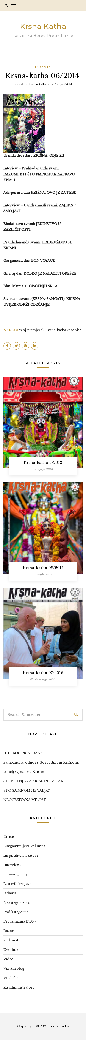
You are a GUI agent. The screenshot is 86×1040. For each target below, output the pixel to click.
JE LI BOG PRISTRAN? (22, 753)
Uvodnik (10, 950)
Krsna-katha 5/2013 (43, 462)
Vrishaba (10, 978)
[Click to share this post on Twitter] (16, 346)
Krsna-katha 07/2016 (43, 673)
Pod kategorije (15, 912)
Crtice (8, 837)
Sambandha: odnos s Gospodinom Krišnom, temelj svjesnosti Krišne (41, 767)
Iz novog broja (16, 874)
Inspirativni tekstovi (20, 855)
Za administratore (18, 987)
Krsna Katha (43, 26)
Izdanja (43, 67)
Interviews (12, 865)
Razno (8, 931)
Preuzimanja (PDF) (19, 921)
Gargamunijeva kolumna (24, 846)
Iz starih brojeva (17, 884)
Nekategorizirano (18, 903)
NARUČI (10, 330)
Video (8, 959)
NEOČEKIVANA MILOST (24, 800)
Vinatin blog (13, 968)
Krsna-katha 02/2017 (43, 567)
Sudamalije (12, 940)
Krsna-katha (37, 84)
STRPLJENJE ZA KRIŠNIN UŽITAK (33, 781)
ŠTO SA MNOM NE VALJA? (26, 790)
